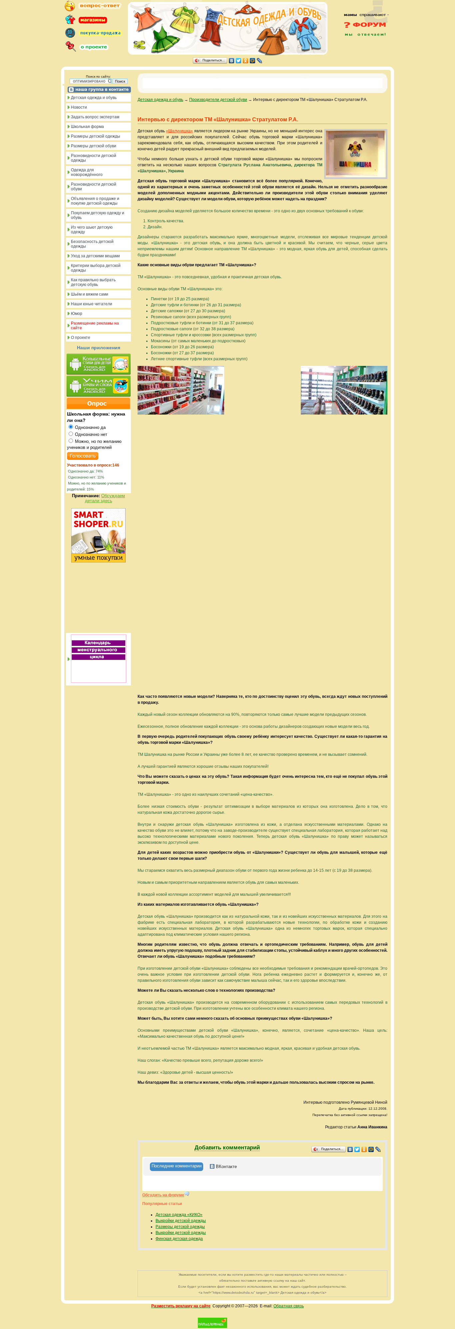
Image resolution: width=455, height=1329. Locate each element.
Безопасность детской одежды (92, 244)
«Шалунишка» (179, 131)
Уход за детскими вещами (95, 256)
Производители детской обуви (218, 99)
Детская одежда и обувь (94, 97)
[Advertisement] (362, 50)
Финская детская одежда (179, 1238)
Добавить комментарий (227, 1147)
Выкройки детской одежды (181, 1220)
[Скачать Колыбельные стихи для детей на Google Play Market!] (98, 365)
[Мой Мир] (252, 60)
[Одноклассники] (245, 60)
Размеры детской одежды (95, 136)
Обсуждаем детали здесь (105, 498)
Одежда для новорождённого (87, 172)
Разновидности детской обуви (93, 186)
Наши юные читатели (91, 304)
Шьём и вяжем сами (89, 294)
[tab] (176, 1166)
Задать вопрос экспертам (95, 117)
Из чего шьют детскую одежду (92, 229)
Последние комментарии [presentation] (177, 1165)
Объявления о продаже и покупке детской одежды (95, 201)
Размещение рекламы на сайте (95, 325)
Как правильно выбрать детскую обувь (93, 282)
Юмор (76, 313)
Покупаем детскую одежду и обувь (97, 215)
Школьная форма (87, 126)
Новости (79, 107)
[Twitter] (238, 60)
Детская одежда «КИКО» (179, 1214)
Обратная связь (288, 1306)
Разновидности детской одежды (93, 158)
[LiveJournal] (259, 60)
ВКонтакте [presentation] (226, 1166)
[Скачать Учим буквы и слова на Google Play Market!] (98, 387)
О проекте (80, 337)
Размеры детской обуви (93, 146)
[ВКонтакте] (231, 60)
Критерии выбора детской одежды (96, 268)
